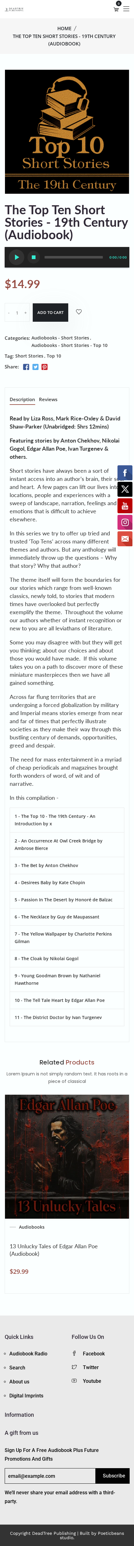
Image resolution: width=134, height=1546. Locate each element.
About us (19, 1382)
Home (64, 28)
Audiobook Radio (28, 1354)
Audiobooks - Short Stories (60, 338)
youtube (92, 1381)
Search (17, 1368)
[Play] (16, 257)
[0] (116, 9)
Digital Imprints (26, 1396)
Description (22, 399)
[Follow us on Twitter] (35, 367)
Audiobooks (32, 1227)
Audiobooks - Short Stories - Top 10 (69, 345)
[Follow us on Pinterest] (44, 367)
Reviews (48, 399)
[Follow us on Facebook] (26, 367)
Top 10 (54, 356)
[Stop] (33, 257)
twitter (91, 1367)
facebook (94, 1354)
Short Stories (29, 356)
